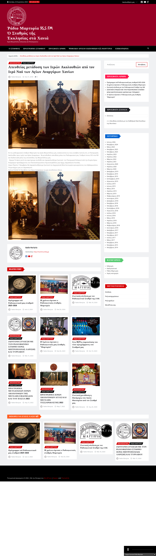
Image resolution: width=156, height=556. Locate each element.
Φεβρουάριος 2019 (113, 196)
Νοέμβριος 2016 (112, 243)
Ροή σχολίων (109, 301)
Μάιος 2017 (111, 240)
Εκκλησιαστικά (112, 268)
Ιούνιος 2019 (111, 186)
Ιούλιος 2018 (111, 213)
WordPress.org (110, 305)
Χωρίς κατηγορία (112, 273)
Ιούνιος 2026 (111, 142)
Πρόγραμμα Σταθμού (34, 48)
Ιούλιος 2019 (111, 184)
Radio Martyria (16, 77)
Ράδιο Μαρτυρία (112, 271)
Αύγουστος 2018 (112, 211)
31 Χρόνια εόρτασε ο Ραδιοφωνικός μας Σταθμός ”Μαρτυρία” (52, 345)
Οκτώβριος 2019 (112, 176)
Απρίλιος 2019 (111, 191)
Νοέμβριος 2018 (112, 203)
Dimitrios (110, 116)
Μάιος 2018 (111, 218)
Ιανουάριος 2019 (112, 198)
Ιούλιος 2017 (111, 238)
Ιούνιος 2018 (111, 216)
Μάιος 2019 (111, 189)
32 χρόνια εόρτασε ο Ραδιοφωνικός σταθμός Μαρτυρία (50, 303)
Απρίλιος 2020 (111, 167)
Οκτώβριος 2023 (112, 152)
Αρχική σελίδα (13, 56)
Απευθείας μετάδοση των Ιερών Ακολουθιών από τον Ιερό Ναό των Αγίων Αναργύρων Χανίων (49, 56)
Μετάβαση (141, 65)
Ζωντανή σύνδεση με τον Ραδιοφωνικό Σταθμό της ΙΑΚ (86, 297)
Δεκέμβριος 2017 (112, 230)
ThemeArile (65, 478)
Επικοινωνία (122, 48)
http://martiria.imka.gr (41, 252)
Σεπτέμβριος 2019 (113, 179)
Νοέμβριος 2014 (112, 247)
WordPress (47, 478)
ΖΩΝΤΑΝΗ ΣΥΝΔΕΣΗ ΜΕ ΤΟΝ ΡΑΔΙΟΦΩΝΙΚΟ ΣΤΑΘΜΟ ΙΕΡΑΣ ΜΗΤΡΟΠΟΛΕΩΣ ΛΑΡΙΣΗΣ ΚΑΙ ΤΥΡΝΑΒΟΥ (21, 347)
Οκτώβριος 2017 (112, 235)
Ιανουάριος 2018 (112, 228)
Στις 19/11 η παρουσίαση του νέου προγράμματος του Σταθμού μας (85, 345)
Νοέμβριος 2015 (112, 245)
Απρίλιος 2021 (111, 162)
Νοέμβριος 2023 (112, 149)
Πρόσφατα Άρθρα (57, 48)
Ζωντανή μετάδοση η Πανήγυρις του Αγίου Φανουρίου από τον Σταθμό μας (84, 399)
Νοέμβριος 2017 (112, 233)
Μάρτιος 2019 (111, 194)
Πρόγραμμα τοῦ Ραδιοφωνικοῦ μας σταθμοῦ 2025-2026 (20, 303)
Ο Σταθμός (14, 48)
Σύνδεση (108, 292)
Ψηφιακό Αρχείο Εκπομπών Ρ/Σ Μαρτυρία (90, 48)
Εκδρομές (110, 266)
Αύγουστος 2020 (112, 164)
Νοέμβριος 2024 (112, 145)
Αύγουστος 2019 (112, 181)
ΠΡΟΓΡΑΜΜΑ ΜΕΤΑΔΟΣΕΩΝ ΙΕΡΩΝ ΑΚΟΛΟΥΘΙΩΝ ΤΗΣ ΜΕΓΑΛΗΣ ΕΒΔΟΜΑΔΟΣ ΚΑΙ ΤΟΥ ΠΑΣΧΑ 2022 (20, 393)
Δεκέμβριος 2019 (112, 171)
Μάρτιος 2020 (111, 169)
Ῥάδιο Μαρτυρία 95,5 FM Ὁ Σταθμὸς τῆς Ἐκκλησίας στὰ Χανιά (30, 33)
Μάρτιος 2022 (111, 159)
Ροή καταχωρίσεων (112, 296)
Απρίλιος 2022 (111, 157)
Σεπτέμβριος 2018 (113, 208)
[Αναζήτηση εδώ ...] (148, 48)
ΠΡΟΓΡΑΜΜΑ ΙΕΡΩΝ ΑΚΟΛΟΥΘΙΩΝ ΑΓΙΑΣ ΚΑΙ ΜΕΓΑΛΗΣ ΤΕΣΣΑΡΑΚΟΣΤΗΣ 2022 (53, 398)
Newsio (55, 478)
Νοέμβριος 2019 (112, 174)
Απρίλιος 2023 (111, 154)
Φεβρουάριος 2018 (113, 225)
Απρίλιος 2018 (111, 221)
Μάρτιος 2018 (111, 223)
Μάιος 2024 (111, 147)
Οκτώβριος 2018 (112, 206)
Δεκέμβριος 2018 (112, 201)
